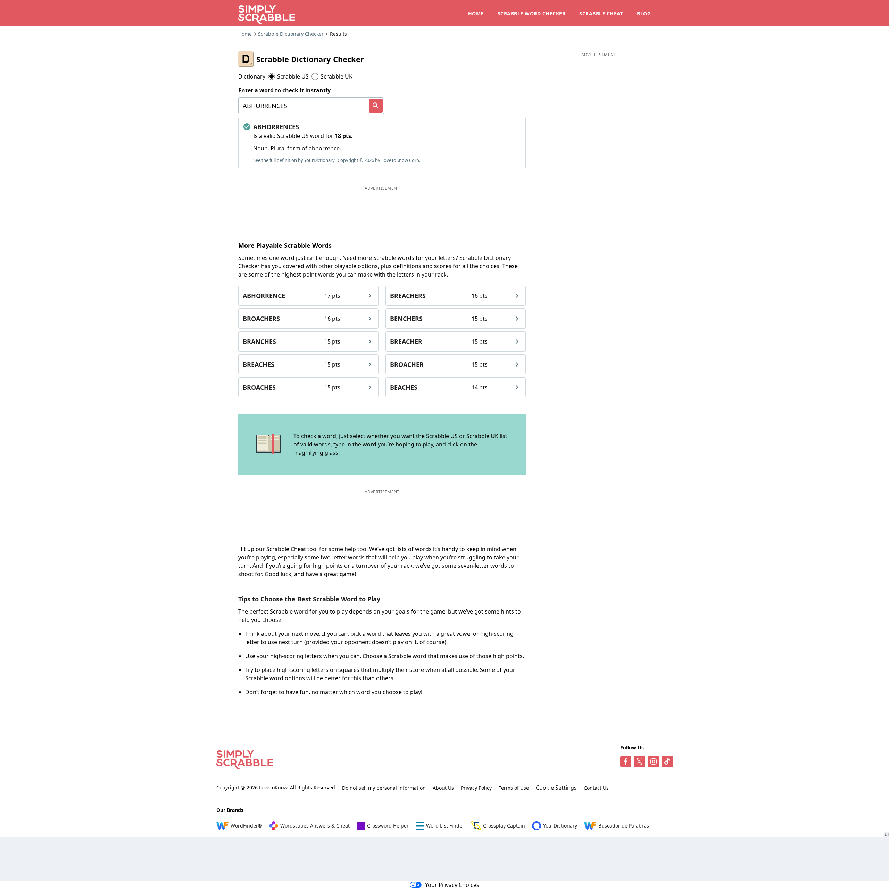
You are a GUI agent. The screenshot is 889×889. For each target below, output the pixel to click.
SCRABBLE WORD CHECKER (532, 13)
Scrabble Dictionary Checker (291, 34)
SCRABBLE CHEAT (601, 13)
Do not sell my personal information (384, 787)
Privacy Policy (476, 787)
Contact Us (596, 787)
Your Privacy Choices (452, 885)
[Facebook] (625, 761)
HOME (476, 13)
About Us (443, 787)
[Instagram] (653, 761)
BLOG (644, 13)
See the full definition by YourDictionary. (294, 160)
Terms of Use (514, 787)
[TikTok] (667, 761)
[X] (639, 761)
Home (245, 34)
